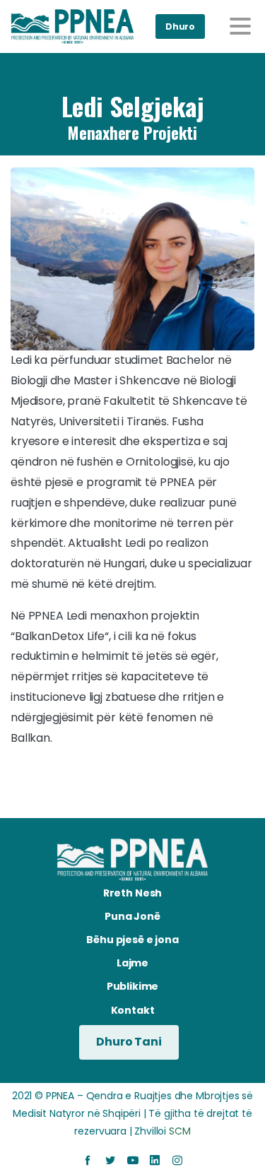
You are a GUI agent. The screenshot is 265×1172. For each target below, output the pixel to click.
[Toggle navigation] (240, 26)
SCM (180, 1131)
